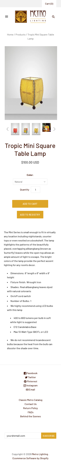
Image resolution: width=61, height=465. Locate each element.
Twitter (32, 377)
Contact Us (31, 403)
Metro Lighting (40, 454)
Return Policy (30, 408)
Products (20, 34)
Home (10, 34)
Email (31, 389)
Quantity (24, 189)
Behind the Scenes (30, 416)
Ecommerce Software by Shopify (30, 458)
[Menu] (6, 16)
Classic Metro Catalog (30, 399)
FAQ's (30, 412)
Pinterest (31, 381)
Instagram (32, 385)
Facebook (31, 373)
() (49, 3)
